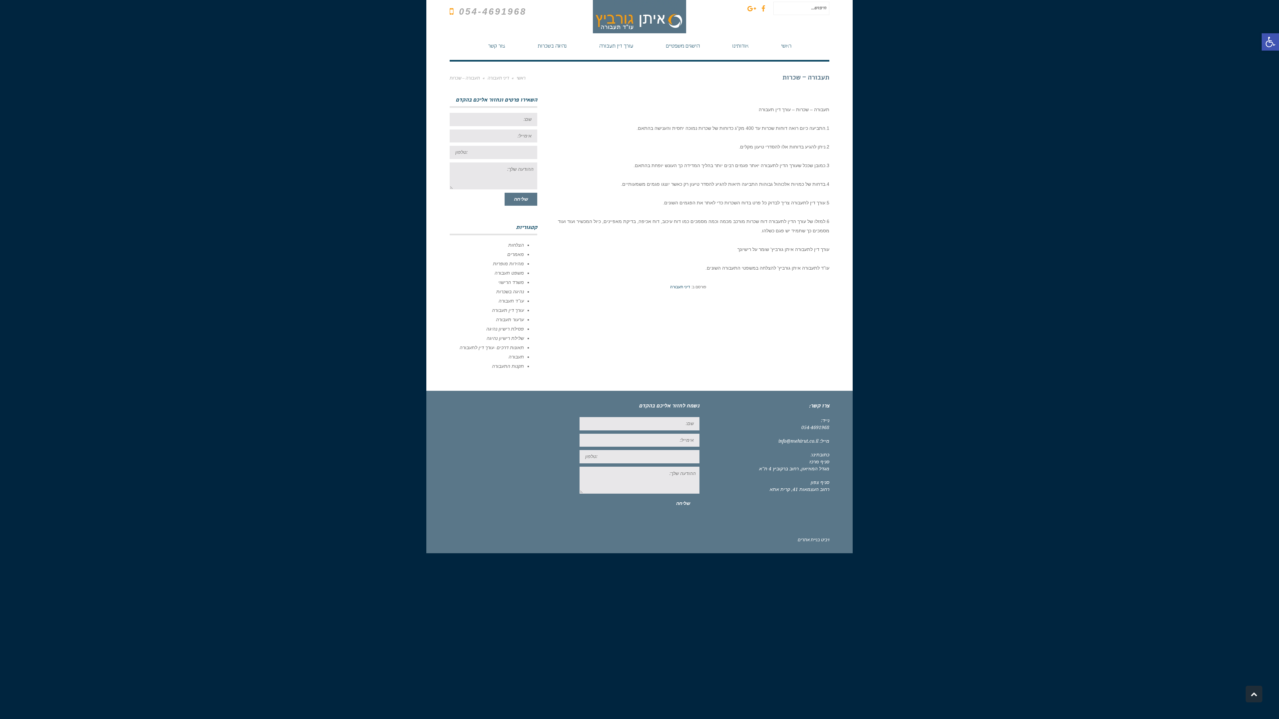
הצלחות (516, 245)
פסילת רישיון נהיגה (505, 329)
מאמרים (515, 254)
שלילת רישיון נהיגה (505, 338)
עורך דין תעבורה (508, 310)
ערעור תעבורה (510, 319)
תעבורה (516, 357)
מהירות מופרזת (508, 263)
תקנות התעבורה (508, 366)
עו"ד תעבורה (511, 301)
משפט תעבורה (509, 273)
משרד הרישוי (511, 282)
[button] (1270, 42)
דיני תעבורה (680, 287)
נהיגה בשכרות (510, 291)
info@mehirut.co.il (798, 441)
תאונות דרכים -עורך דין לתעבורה (492, 347)
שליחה (521, 199)
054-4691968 (493, 12)
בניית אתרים (809, 539)
